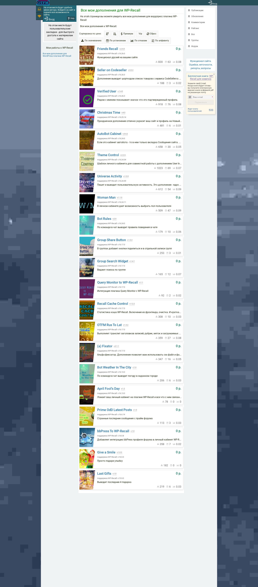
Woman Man (106, 197)
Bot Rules (104, 219)
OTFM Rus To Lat (109, 325)
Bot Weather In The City (114, 367)
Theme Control (108, 155)
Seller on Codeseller (112, 70)
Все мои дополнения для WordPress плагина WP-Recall (57, 54)
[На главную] (43, 2)
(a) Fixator (104, 346)
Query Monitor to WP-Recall (117, 282)
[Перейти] (87, 55)
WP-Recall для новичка (202, 77)
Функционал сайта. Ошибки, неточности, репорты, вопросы (200, 65)
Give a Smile (106, 452)
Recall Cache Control (112, 304)
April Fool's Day (108, 388)
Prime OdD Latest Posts (114, 410)
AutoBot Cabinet (109, 134)
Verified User (106, 91)
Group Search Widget (112, 261)
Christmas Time (108, 112)
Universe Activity (109, 176)
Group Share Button (111, 240)
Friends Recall (107, 49)
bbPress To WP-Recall (113, 431)
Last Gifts (104, 473)
